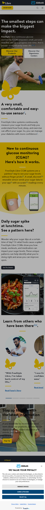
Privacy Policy (15, 504)
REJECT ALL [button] (23, 497)
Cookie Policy (23, 504)
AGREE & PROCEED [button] (23, 492)
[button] (41, 466)
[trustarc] (26, 508)
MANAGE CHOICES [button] (23, 487)
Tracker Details (32, 504)
